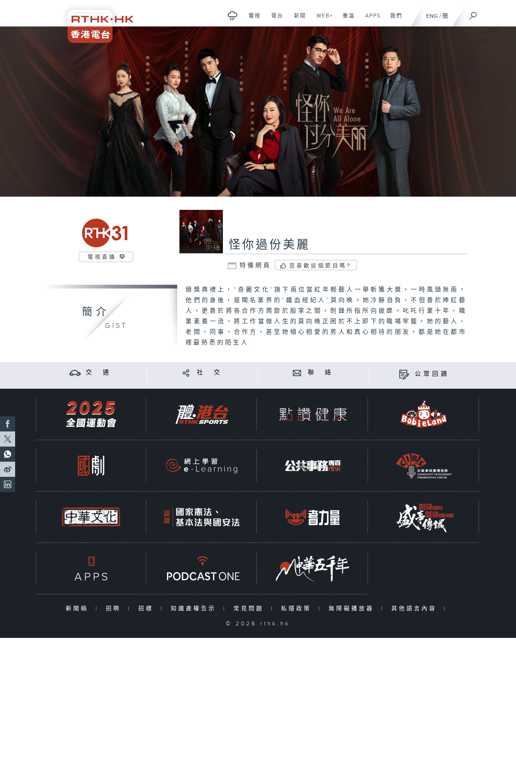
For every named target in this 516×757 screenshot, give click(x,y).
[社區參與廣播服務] (424, 466)
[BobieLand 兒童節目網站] (424, 414)
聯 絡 (321, 372)
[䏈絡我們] (297, 372)
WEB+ (322, 19)
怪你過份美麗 (269, 245)
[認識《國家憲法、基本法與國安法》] (201, 517)
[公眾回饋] (404, 374)
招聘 (115, 608)
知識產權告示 (195, 608)
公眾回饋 (432, 374)
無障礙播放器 (353, 608)
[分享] (186, 372)
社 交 (209, 372)
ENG (432, 16)
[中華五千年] (312, 568)
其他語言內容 (415, 608)
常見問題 (250, 608)
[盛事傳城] (424, 517)
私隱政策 (298, 608)
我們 (393, 19)
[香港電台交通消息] (75, 372)
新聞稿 (79, 608)
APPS (370, 19)
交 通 (98, 372)
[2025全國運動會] (91, 414)
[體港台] (201, 414)
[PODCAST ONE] (201, 568)
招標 (147, 608)
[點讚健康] (312, 414)
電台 (274, 19)
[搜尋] (473, 13)
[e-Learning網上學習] (201, 466)
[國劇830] (91, 466)
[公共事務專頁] (312, 466)
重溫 (346, 19)
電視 (252, 19)
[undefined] (232, 15)
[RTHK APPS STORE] (91, 568)
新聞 (297, 19)
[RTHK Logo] (95, 21)
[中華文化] (91, 517)
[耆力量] (312, 517)
